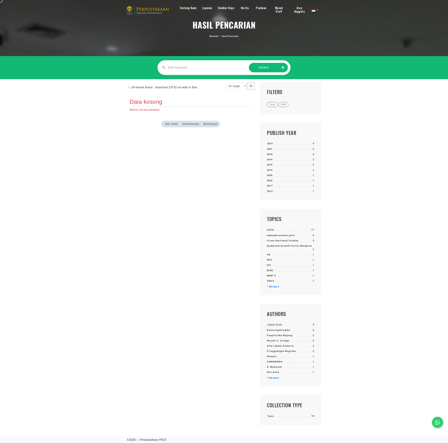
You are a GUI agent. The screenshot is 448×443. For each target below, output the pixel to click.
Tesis (270, 416)
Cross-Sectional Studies (282, 240)
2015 (269, 164)
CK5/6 (270, 281)
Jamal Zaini (274, 324)
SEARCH (264, 67)
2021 (269, 149)
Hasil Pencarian (230, 36)
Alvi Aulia (273, 372)
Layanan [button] (207, 8)
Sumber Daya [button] (226, 8)
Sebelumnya (190, 123)
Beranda (213, 36)
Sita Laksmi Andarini (280, 346)
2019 (270, 143)
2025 (269, 175)
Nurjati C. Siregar (278, 340)
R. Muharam (274, 367)
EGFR (270, 230)
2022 (269, 180)
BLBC (270, 270)
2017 (269, 185)
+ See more (273, 286)
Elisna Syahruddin (278, 330)
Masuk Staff (279, 9)
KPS (269, 260)
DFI (269, 265)
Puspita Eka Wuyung (280, 335)
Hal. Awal (171, 123)
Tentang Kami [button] (188, 8)
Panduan (261, 8)
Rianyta (272, 356)
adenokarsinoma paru (281, 235)
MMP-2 (271, 275)
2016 (269, 159)
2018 (269, 154)
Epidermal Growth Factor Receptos (289, 246)
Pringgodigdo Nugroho (281, 351)
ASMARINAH (274, 361)
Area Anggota (299, 9)
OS (268, 254)
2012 (270, 191)
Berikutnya (211, 123)
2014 (269, 170)
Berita (245, 8)
